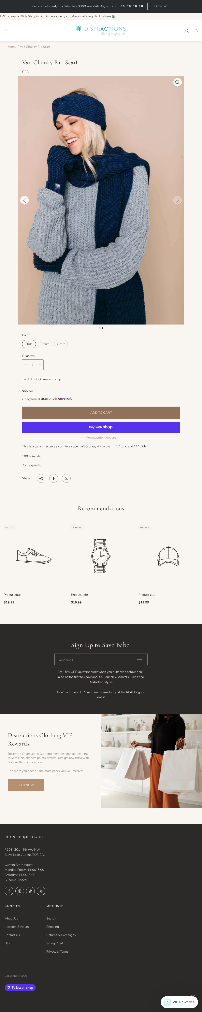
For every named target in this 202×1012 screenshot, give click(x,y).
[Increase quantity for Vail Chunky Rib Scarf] (40, 365)
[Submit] (141, 659)
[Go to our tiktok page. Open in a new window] (30, 891)
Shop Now (158, 6)
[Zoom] (177, 82)
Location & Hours (17, 927)
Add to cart (101, 413)
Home (12, 47)
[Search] (187, 30)
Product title (12, 595)
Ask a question (32, 465)
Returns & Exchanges (61, 935)
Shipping (52, 927)
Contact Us (12, 935)
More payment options (101, 437)
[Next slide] (177, 200)
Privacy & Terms (57, 951)
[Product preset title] (33, 556)
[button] (99, 328)
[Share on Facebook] (53, 478)
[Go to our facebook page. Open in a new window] (9, 891)
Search (51, 918)
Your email (66, 660)
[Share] (41, 478)
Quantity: (28, 356)
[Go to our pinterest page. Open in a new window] (41, 891)
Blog (8, 943)
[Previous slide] (24, 200)
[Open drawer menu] (6, 30)
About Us (11, 918)
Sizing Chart (54, 943)
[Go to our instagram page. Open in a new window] (19, 891)
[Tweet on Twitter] (66, 478)
